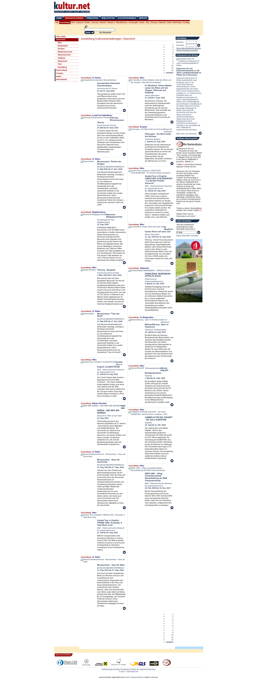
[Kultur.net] (72, 13)
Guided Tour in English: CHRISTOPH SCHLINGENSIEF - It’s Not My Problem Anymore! (159, 179)
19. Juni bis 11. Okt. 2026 (155, 425)
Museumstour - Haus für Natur (111, 565)
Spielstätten (108, 18)
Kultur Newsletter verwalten (187, 236)
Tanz (147, 22)
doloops (155, 677)
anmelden (191, 216)
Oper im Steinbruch (165, 321)
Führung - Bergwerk (106, 270)
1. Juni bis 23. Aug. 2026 (155, 142)
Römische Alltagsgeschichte (114, 215)
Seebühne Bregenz (153, 139)
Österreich (60, 39)
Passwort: (180, 45)
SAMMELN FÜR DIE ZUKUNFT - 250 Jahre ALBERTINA (159, 418)
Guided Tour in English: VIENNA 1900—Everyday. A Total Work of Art (109, 522)
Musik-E (103, 22)
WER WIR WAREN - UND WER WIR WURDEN (111, 409)
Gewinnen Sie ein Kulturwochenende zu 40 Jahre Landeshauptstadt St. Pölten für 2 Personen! (189, 71)
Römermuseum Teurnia (106, 125)
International (61, 79)
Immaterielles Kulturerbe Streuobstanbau (108, 84)
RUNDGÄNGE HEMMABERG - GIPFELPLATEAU (158, 275)
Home (59, 18)
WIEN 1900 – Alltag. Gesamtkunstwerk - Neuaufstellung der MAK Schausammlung (156, 477)
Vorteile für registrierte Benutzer (143, 669)
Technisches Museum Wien (108, 273)
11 (172, 68)
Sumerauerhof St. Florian (107, 89)
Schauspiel (133, 22)
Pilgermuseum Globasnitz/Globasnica (154, 280)
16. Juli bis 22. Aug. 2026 (155, 332)
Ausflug (186, 22)
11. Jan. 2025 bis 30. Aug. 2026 (158, 237)
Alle (57, 22)
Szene (141, 22)
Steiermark (62, 61)
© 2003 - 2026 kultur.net (128, 672)
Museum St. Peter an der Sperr (109, 416)
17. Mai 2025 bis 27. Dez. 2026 (109, 169)
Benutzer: (180, 42)
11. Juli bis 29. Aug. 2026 (107, 374)
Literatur (95, 22)
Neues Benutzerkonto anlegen (188, 48)
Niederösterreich (65, 52)
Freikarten (92, 18)
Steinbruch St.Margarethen (156, 330)
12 (172, 70)
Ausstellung (65, 22)
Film (73, 22)
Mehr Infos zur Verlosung (186, 134)
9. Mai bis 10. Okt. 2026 (154, 284)
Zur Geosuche (105, 32)
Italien (58, 76)
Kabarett (79, 22)
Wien (60, 43)
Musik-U (111, 22)
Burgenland (63, 46)
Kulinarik (162, 22)
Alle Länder (61, 36)
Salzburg (61, 58)
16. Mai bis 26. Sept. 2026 (107, 128)
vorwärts (169, 73)
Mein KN (143, 18)
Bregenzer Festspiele (168, 130)
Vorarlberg (62, 67)
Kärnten (61, 49)
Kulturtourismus (127, 18)
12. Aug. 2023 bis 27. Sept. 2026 (110, 467)
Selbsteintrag (106, 669)
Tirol (59, 64)
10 (172, 66)
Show (169, 22)
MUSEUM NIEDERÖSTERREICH (110, 167)
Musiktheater (121, 22)
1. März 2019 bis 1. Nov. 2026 (109, 275)
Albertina (148, 376)
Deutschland (61, 70)
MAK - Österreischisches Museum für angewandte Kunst (110, 371)
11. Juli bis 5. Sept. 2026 (155, 98)
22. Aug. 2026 (103, 224)
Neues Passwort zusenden (187, 50)
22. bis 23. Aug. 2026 (106, 91)
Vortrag (154, 22)
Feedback (125, 669)
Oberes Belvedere (152, 96)
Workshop (177, 22)
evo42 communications (133, 677)
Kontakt (116, 669)
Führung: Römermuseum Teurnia (110, 120)
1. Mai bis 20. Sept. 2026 (155, 378)
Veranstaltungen (74, 18)
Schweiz (59, 73)
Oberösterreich (64, 55)
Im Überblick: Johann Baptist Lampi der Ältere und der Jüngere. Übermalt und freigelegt (158, 89)
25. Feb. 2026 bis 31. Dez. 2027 (158, 488)
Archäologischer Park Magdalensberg (106, 221)
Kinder (87, 22)
